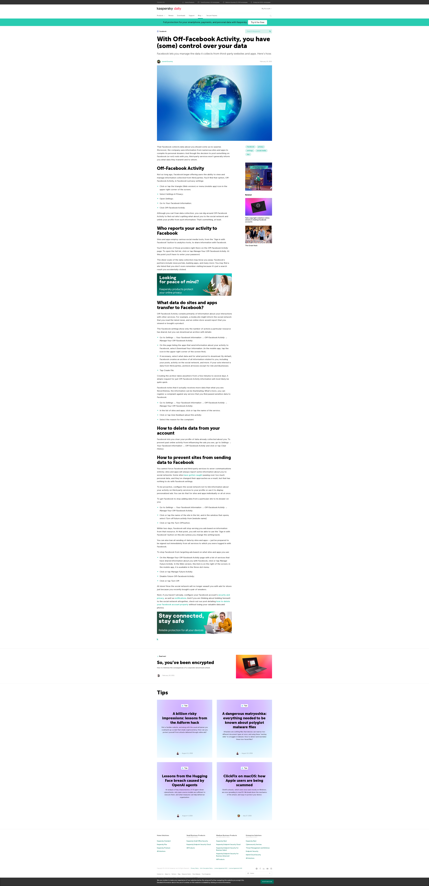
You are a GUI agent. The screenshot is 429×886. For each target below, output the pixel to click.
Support (191, 16)
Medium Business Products (226, 835)
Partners (174, 874)
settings (250, 151)
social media (261, 151)
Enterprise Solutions (254, 835)
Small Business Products (196, 835)
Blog (199, 16)
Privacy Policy (195, 868)
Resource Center (186, 874)
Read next (162, 656)
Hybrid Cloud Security (253, 855)
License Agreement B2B (235, 868)
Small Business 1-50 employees (210, 2)
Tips (185, 706)
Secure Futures (211, 16)
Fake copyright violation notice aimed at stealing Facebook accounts (257, 220)
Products (160, 16)
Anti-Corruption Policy (206, 868)
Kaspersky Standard (163, 841)
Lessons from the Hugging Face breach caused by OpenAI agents (184, 780)
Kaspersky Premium (163, 848)
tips (248, 154)
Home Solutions (163, 835)
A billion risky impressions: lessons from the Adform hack (184, 718)
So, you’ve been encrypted (185, 662)
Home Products (189, 2)
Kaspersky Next (221, 841)
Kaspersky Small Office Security (197, 841)
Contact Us (160, 874)
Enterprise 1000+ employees (261, 2)
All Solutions (161, 851)
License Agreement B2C (220, 868)
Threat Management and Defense (258, 848)
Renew (171, 16)
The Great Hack (251, 246)
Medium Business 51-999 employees (236, 2)
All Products (191, 848)
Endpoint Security (252, 851)
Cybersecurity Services (254, 844)
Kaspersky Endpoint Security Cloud (199, 844)
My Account (266, 9)
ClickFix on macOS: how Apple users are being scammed (244, 780)
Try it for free (257, 22)
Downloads (181, 16)
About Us (167, 874)
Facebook (162, 31)
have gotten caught (193, 475)
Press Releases (196, 874)
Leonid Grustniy (167, 61)
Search (270, 31)
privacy (260, 147)
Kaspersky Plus (162, 844)
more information (224, 882)
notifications (180, 598)
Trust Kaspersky (206, 874)
